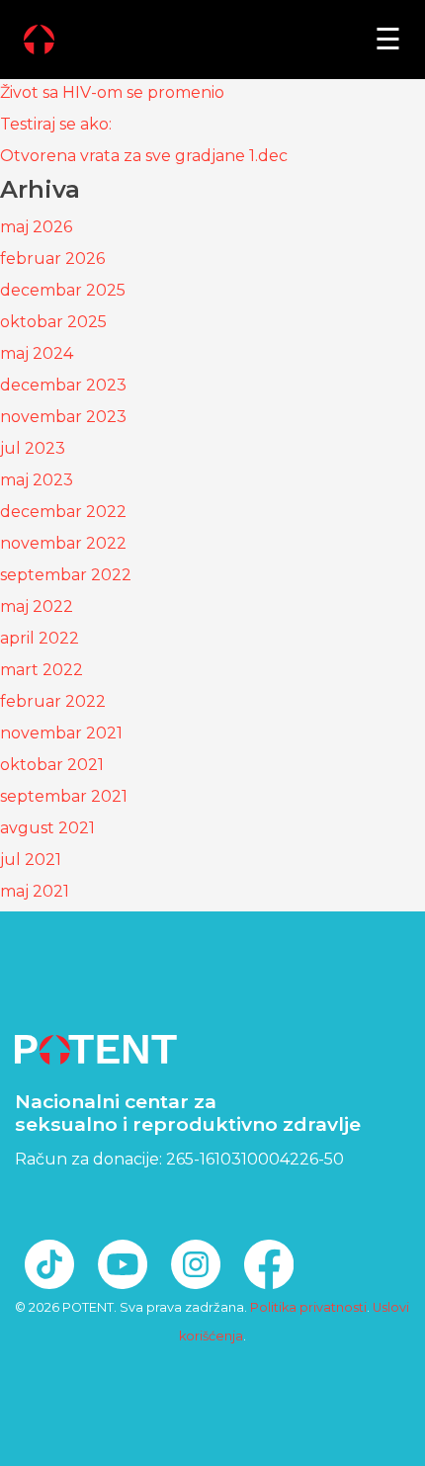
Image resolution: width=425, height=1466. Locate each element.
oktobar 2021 (52, 764)
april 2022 (39, 638)
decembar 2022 (63, 511)
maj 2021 (34, 891)
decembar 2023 (63, 385)
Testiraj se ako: (56, 124)
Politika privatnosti (308, 1307)
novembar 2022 (63, 543)
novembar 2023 (63, 416)
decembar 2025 (63, 290)
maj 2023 (36, 480)
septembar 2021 (64, 796)
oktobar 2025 (53, 321)
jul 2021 (30, 859)
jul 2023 (32, 448)
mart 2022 (41, 669)
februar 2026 (52, 258)
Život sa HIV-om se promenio (112, 92)
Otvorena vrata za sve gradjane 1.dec (144, 155)
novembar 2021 (61, 733)
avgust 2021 (47, 828)
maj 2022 (36, 606)
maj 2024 (36, 353)
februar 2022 (53, 701)
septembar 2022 (65, 574)
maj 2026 (36, 226)
